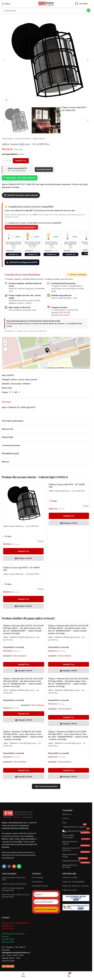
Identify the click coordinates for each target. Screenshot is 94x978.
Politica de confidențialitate (73, 882)
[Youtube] (14, 866)
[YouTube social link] (16, 392)
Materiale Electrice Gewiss (78, 830)
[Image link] (75, 898)
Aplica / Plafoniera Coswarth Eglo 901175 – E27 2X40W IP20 (67, 744)
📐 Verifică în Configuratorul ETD (22, 262)
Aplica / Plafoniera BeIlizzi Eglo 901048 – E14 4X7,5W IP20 (66, 638)
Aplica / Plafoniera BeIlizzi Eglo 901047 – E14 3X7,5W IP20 (21, 638)
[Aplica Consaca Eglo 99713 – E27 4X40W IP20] (23, 568)
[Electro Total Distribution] (18, 813)
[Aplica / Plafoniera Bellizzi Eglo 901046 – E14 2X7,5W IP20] (68, 682)
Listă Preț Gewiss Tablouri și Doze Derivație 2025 (15, 895)
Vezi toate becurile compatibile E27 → (21, 227)
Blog (64, 822)
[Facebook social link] (9, 392)
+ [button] (5, 340)
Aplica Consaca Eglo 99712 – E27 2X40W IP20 (67, 490)
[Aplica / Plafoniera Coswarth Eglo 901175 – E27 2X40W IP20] (68, 735)
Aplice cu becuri (18, 379)
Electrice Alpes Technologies (76, 835)
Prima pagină (7, 138)
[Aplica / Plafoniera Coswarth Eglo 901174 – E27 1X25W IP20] (23, 735)
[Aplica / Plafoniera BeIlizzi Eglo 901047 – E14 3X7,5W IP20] (23, 629)
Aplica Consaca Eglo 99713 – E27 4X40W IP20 (21, 574)
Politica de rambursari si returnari (75, 886)
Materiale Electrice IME (75, 860)
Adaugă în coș (20, 161)
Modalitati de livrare (40, 886)
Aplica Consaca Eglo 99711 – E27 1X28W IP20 (21, 526)
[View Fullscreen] (5, 349)
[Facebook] (4, 866)
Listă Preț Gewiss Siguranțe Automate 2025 (13, 889)
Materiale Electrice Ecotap (76, 855)
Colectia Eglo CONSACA (20, 384)
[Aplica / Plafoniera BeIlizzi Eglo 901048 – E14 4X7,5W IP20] (68, 629)
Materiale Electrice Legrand (74, 826)
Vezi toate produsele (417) (46, 786)
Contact (65, 818)
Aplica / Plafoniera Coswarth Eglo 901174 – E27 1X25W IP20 (22, 744)
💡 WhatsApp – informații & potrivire (20, 178)
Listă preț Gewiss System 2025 (14, 884)
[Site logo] (46, 3)
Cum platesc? (37, 882)
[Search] (81, 10)
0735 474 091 (64, 312)
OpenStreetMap (77, 368)
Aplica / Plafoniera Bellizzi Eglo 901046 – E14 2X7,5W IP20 (66, 691)
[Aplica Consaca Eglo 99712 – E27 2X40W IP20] (69, 485)
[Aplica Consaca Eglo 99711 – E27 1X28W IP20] (23, 503)
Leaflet (45, 368)
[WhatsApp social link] (19, 392)
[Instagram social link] (12, 392)
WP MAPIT (61, 368)
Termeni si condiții (69, 877)
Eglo (10, 388)
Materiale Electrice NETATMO (76, 865)
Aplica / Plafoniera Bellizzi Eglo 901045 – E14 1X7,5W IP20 (21, 691)
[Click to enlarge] (6, 100)
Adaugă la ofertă (23, 558)
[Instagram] (9, 866)
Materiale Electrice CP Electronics (76, 848)
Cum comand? (37, 877)
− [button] (5, 343)
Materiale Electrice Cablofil (76, 842)
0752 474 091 (63, 315)
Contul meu (83, 4)
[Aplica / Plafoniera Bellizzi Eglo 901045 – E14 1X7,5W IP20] (23, 682)
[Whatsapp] (19, 866)
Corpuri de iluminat (23, 138)
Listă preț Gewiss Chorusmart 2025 (13, 878)
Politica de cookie (69, 890)
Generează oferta (43, 169)
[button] (4, 60)
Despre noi (66, 814)
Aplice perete (39, 138)
